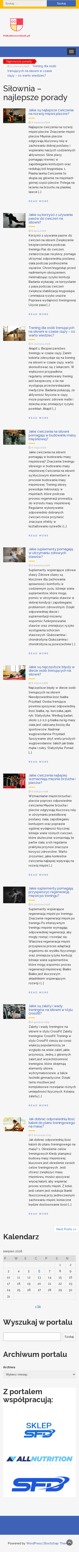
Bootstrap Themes (57, 1543)
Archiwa (9, 1367)
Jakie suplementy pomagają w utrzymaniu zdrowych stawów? (51, 553)
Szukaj (69, 1336)
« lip (38, 1306)
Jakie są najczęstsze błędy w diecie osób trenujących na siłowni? (52, 670)
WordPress (34, 1543)
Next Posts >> (66, 1229)
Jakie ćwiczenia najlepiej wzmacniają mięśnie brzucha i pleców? (52, 779)
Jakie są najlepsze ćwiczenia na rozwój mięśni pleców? (51, 112)
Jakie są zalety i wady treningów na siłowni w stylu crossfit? (51, 1009)
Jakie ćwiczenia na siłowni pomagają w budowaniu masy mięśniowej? (52, 435)
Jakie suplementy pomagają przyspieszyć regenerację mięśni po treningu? (51, 892)
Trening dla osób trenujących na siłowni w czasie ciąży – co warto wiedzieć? (31, 70)
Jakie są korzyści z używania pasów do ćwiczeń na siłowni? (51, 218)
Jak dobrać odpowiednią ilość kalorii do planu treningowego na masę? (52, 1122)
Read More (39, 201)
